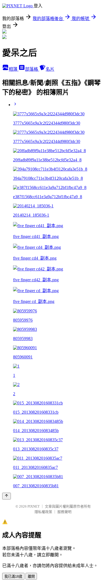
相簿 (13, 69)
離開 (31, 576)
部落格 (32, 69)
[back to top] (6, 496)
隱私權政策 (43, 512)
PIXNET (33, 506)
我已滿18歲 (13, 576)
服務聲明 (64, 512)
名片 (50, 69)
